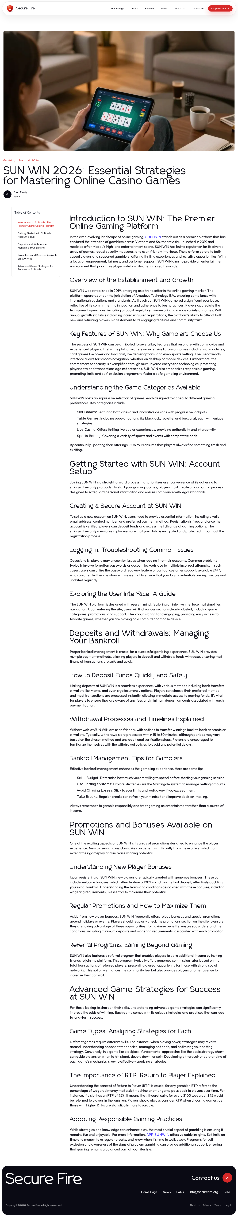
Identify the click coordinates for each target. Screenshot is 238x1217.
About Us (194, 1205)
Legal (228, 1205)
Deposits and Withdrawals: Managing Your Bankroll (33, 246)
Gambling (9, 160)
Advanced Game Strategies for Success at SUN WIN (35, 268)
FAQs (180, 1192)
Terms (217, 1205)
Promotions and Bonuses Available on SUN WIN (37, 257)
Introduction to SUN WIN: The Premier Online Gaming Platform (36, 224)
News (167, 1192)
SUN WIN (153, 237)
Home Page (149, 1192)
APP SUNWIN (158, 1134)
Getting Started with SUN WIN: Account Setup (35, 235)
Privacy (207, 1205)
